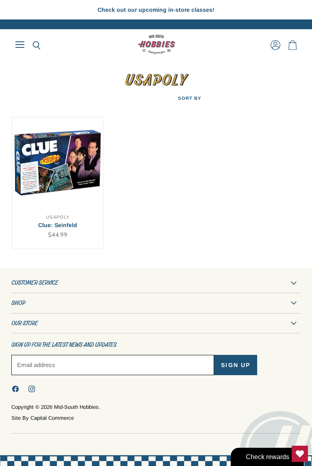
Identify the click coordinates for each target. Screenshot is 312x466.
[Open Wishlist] (300, 454)
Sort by (190, 98)
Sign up (235, 365)
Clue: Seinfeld (57, 225)
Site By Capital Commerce (42, 418)
